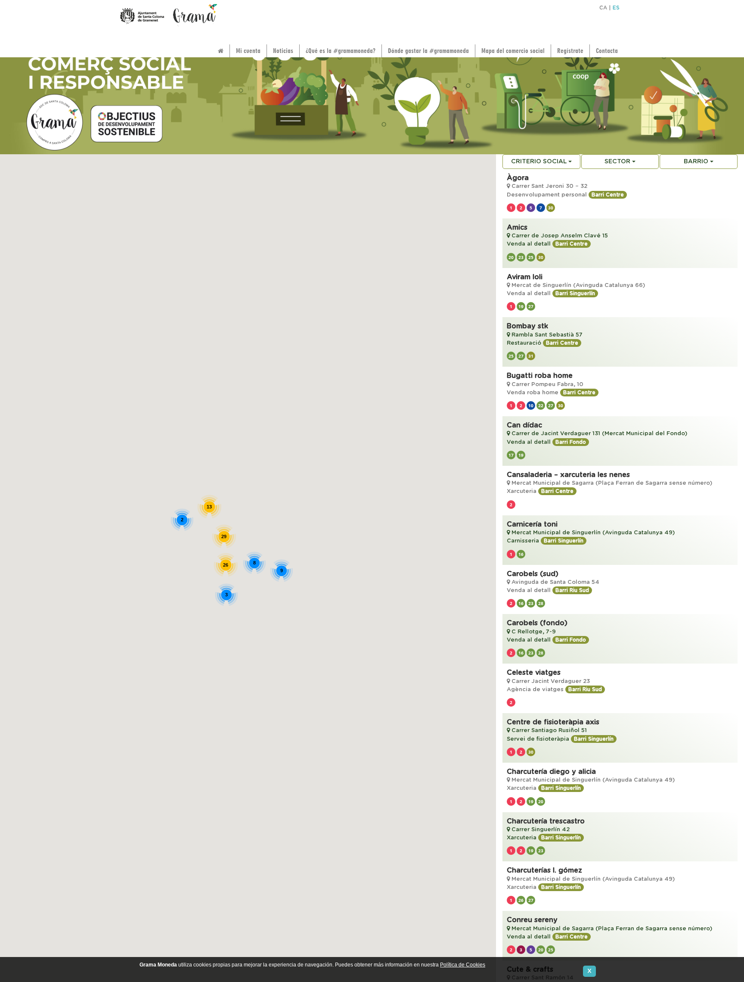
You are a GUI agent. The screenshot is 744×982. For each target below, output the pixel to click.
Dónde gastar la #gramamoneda (428, 50)
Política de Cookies (462, 965)
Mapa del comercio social (513, 50)
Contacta (607, 50)
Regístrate (570, 50)
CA (603, 7)
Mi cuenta (248, 50)
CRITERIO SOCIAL (539, 162)
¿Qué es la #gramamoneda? (340, 50)
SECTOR (618, 162)
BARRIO (697, 162)
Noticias (283, 50)
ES (616, 7)
